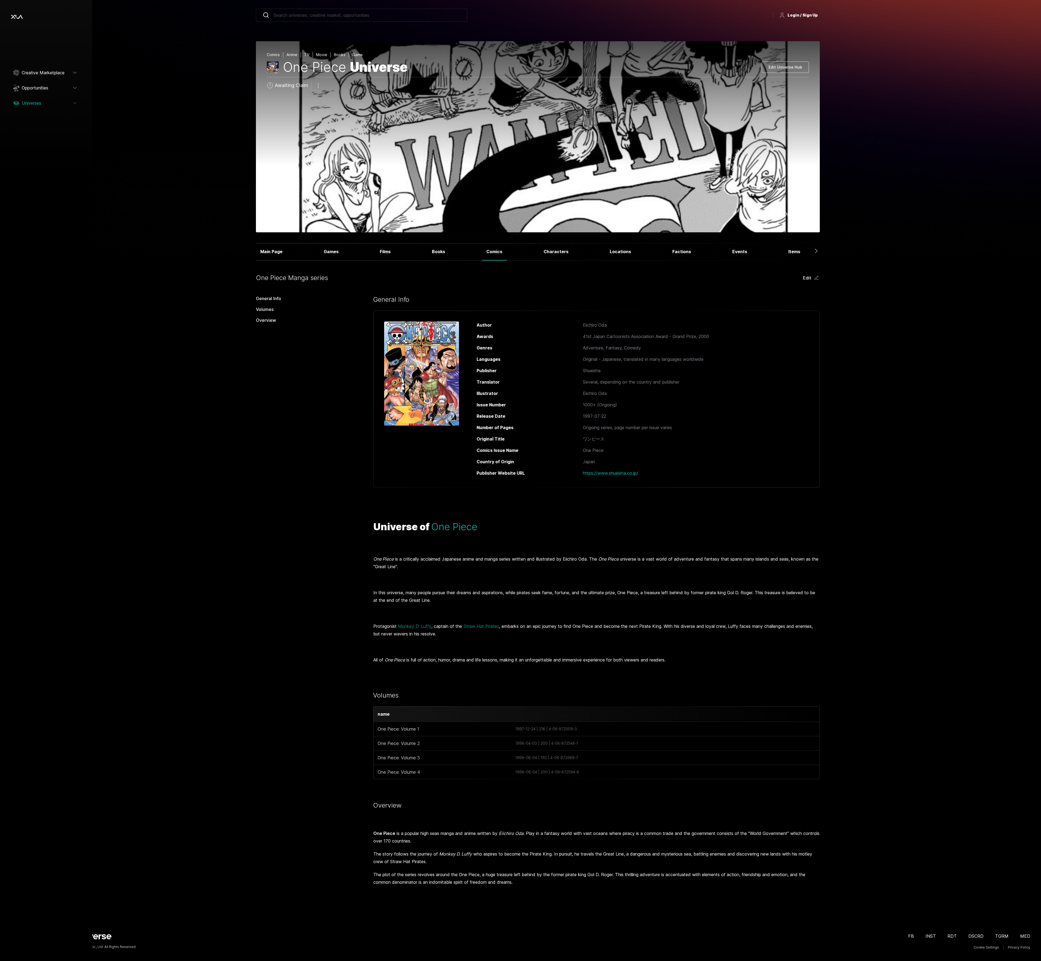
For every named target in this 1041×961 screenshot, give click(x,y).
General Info (268, 298)
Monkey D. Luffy (414, 626)
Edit (807, 278)
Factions (681, 251)
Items (794, 251)
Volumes (265, 309)
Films (385, 251)
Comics (494, 251)
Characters (556, 251)
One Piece (454, 527)
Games (331, 251)
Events (739, 251)
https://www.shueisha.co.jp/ (610, 473)
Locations (620, 251)
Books (438, 251)
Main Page (271, 251)
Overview (266, 320)
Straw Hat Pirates (481, 626)
